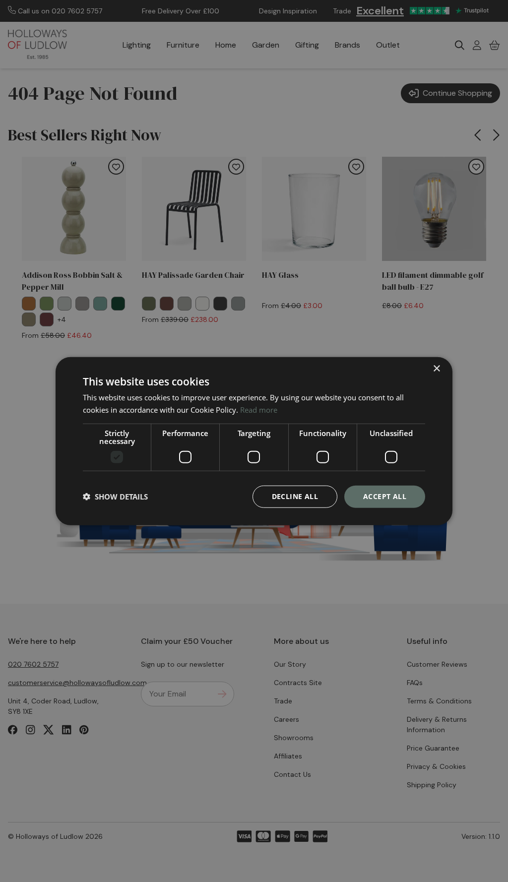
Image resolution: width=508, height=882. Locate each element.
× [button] (436, 369)
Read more (258, 410)
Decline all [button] (295, 496)
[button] (115, 496)
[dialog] (254, 441)
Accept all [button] (384, 496)
